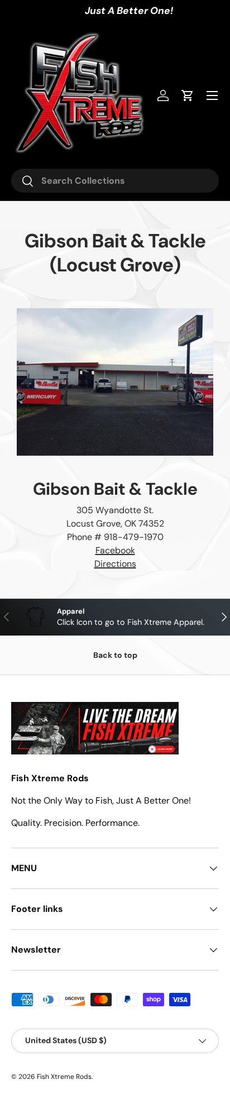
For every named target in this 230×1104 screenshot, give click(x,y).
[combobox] (115, 181)
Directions (115, 564)
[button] (187, 95)
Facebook (115, 550)
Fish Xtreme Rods (64, 1076)
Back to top (115, 655)
